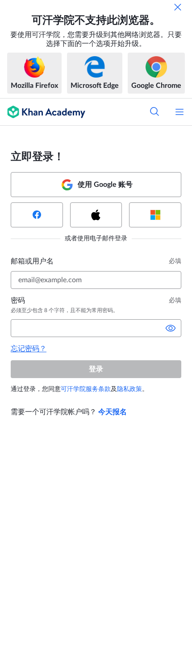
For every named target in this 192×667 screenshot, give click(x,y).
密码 (18, 300)
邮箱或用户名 (32, 261)
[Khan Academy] (42, 112)
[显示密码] (170, 328)
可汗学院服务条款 (86, 389)
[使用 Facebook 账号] (37, 214)
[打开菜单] (179, 112)
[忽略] (178, 7)
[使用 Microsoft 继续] (155, 214)
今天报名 (112, 412)
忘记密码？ (28, 348)
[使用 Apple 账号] (96, 214)
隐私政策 (129, 389)
